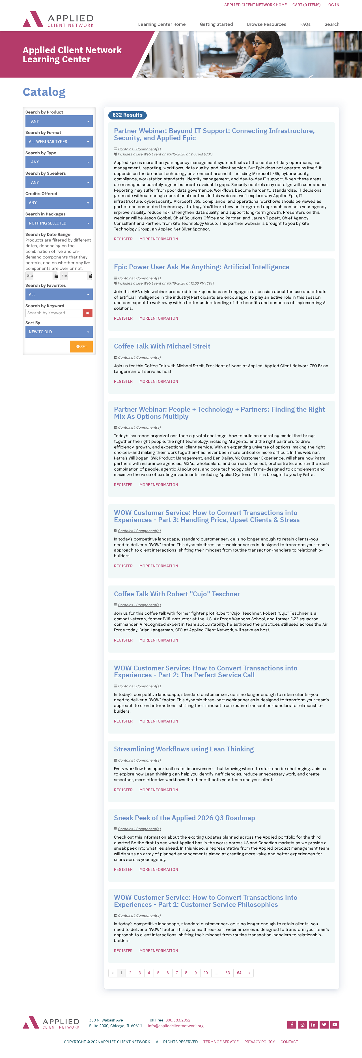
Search (332, 25)
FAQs (305, 25)
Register (123, 238)
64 (239, 973)
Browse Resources (266, 25)
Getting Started (216, 25)
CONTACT (289, 1041)
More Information (158, 238)
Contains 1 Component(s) (139, 149)
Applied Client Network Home (255, 4)
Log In (332, 4)
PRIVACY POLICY (259, 1041)
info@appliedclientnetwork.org (175, 1025)
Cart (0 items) (306, 4)
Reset (81, 346)
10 (206, 973)
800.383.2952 (177, 1020)
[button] (88, 313)
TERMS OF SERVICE (221, 1041)
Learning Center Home (162, 25)
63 (227, 973)
